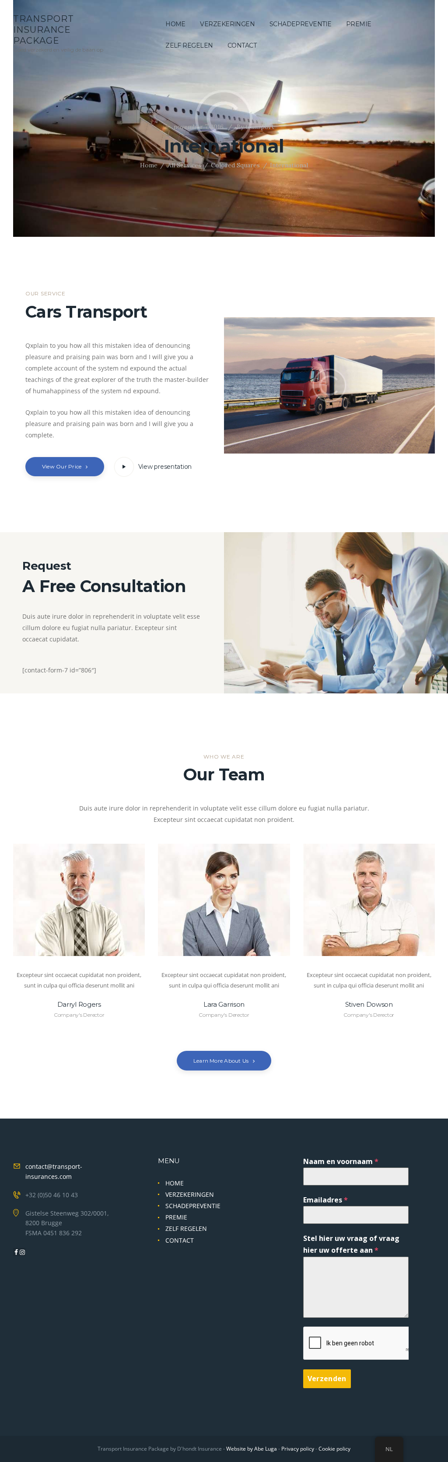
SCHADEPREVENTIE (192, 1206)
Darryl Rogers (79, 1004)
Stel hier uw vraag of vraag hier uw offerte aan (351, 1244)
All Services (184, 165)
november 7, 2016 (199, 127)
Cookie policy (334, 1448)
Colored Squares (235, 165)
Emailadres (325, 1200)
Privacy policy (297, 1448)
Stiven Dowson (369, 1004)
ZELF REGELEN (186, 1228)
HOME (174, 1183)
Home (149, 165)
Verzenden (327, 1378)
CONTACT (179, 1240)
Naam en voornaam (340, 1161)
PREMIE (176, 1217)
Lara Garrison (224, 1004)
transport (255, 127)
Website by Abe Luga (251, 1448)
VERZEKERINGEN (189, 1194)
